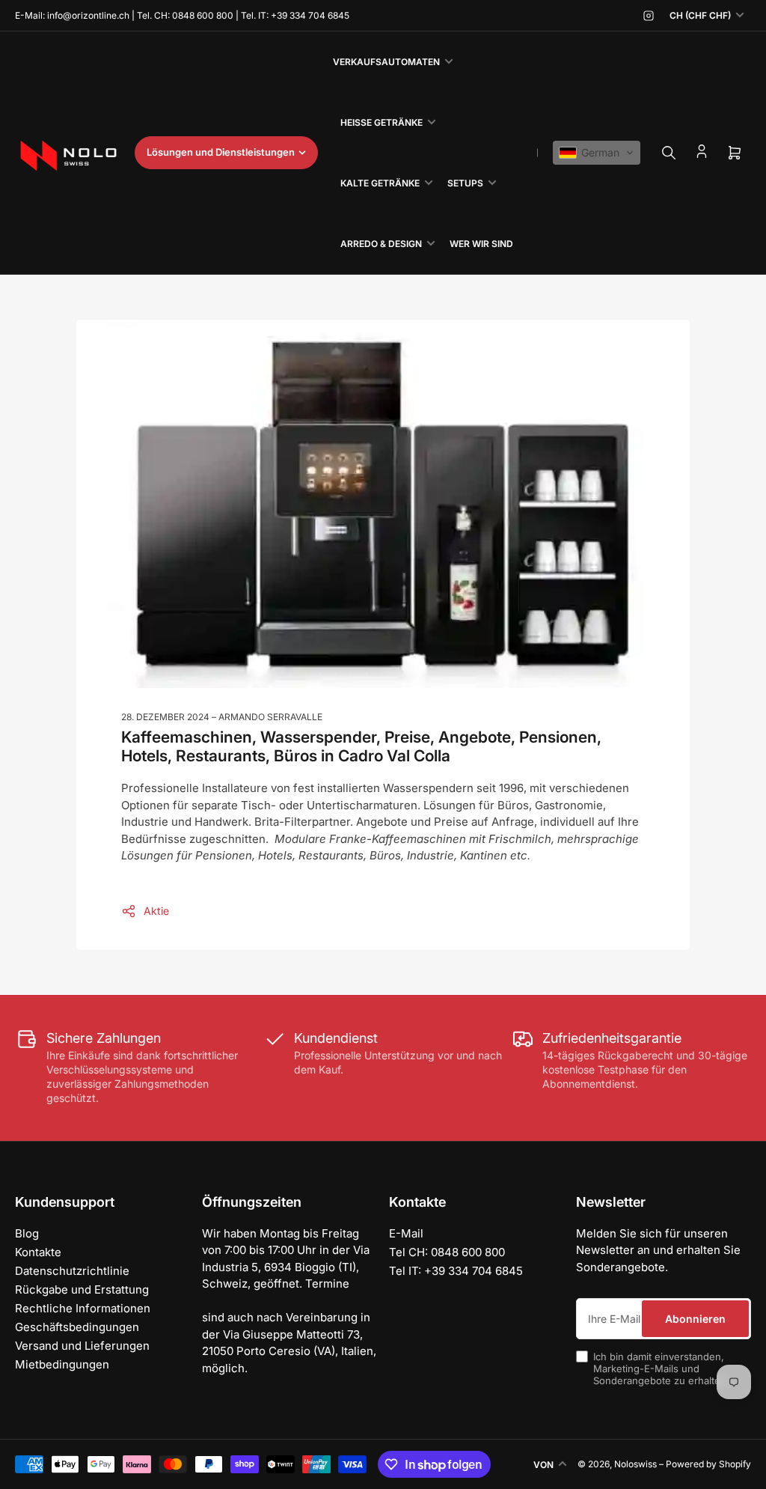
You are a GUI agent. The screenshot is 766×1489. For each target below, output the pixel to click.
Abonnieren (695, 1318)
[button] (596, 153)
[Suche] (668, 152)
